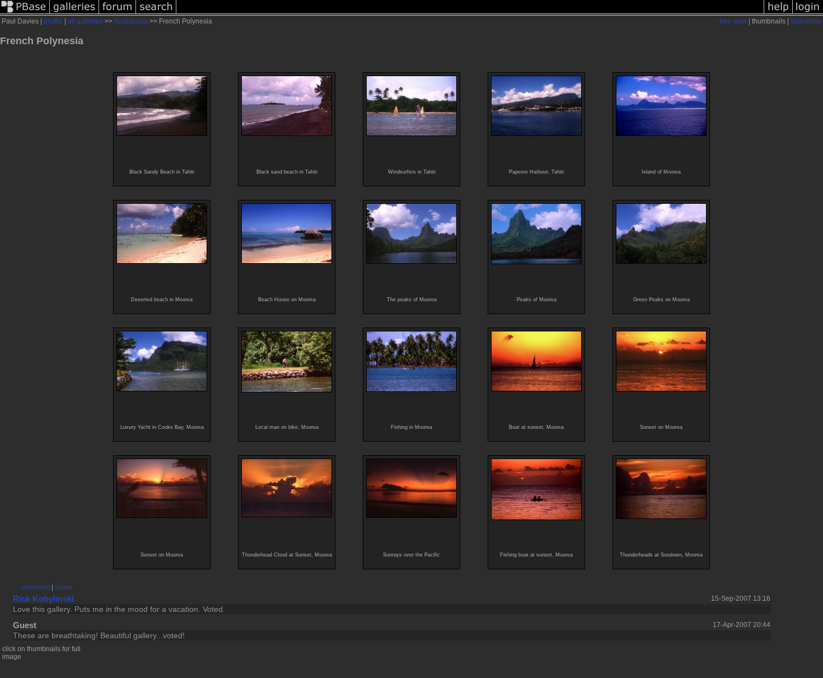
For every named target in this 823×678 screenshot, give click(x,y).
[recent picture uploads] (74, 13)
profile (53, 21)
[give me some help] (778, 13)
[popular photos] (470, 13)
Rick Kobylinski (43, 599)
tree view (733, 21)
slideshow (806, 21)
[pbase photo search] (156, 13)
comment (36, 587)
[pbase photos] (25, 13)
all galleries (85, 21)
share (63, 587)
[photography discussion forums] (117, 13)
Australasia (131, 21)
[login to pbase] (808, 13)
